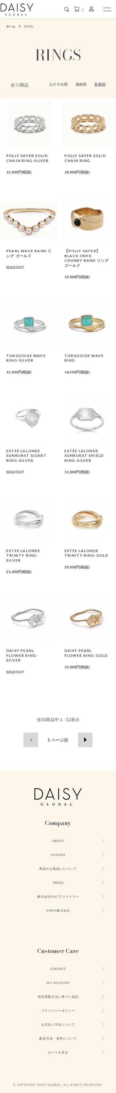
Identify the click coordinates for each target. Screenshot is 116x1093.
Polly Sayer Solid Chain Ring (85, 158)
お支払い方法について (58, 1024)
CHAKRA (58, 855)
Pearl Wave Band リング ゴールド (29, 253)
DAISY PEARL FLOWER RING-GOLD (86, 652)
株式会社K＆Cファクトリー (58, 896)
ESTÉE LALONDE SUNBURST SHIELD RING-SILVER (84, 456)
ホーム (10, 26)
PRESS (58, 882)
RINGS (28, 26)
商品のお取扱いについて (58, 868)
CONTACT (58, 969)
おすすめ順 (58, 84)
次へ (85, 740)
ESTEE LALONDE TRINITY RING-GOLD (86, 553)
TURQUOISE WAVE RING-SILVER (26, 358)
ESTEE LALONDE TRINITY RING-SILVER (23, 555)
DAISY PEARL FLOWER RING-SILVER (22, 655)
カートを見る (58, 1052)
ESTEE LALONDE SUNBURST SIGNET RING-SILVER (26, 456)
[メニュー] (106, 9)
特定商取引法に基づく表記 (58, 996)
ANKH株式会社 (58, 910)
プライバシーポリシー (58, 1010)
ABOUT (58, 841)
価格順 (81, 84)
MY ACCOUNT (58, 983)
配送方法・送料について (58, 1038)
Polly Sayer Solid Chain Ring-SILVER (27, 158)
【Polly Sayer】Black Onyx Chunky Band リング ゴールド (86, 258)
